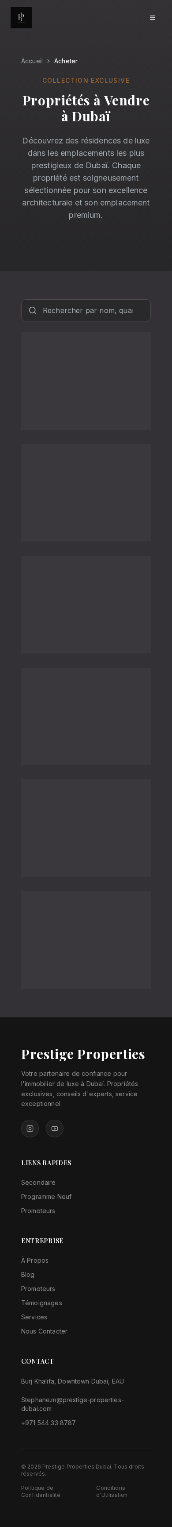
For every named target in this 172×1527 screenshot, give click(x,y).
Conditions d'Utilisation (111, 1491)
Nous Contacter (44, 1331)
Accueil (32, 61)
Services (34, 1317)
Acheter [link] (66, 61)
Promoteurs (38, 1210)
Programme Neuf (46, 1196)
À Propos (35, 1260)
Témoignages (41, 1303)
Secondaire (38, 1182)
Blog (28, 1274)
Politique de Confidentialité (40, 1491)
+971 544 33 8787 (48, 1422)
